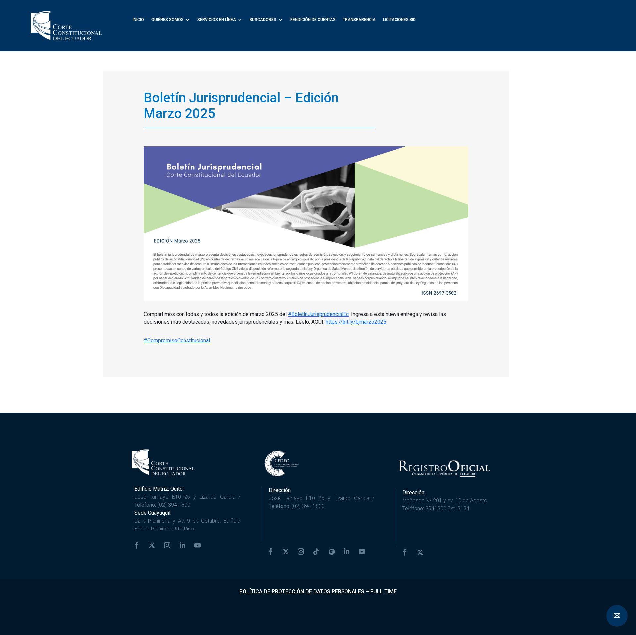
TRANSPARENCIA (359, 20)
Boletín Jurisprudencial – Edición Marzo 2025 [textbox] (241, 105)
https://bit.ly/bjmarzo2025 (356, 322)
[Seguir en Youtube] (197, 545)
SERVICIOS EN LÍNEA (216, 20)
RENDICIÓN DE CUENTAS (313, 20)
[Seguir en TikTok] (316, 551)
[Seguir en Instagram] (167, 545)
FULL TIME (383, 591)
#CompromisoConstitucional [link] (177, 340)
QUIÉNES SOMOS (167, 20)
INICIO (138, 20)
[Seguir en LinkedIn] (182, 545)
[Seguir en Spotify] (331, 551)
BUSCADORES (263, 20)
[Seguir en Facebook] (137, 545)
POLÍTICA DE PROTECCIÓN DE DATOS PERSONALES (301, 591)
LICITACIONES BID (399, 20)
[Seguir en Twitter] (152, 545)
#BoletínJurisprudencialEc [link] (318, 314)
